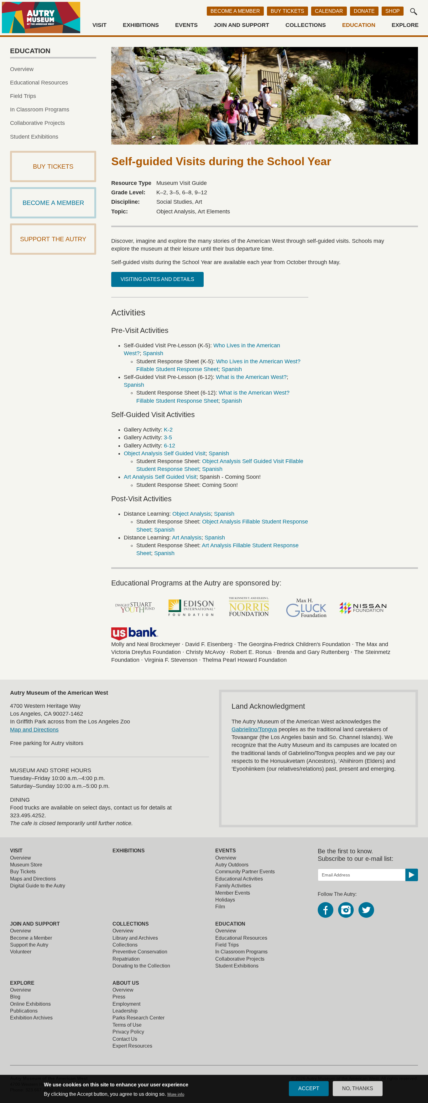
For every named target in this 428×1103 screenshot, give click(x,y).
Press (118, 996)
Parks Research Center (138, 1017)
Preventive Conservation (139, 951)
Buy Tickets (287, 11)
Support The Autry (53, 239)
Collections (305, 25)
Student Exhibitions (34, 137)
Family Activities (233, 885)
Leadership (125, 1011)
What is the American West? (251, 377)
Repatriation (126, 959)
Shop (392, 11)
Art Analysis (186, 537)
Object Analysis (191, 514)
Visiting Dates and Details (157, 279)
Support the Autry (29, 944)
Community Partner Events (245, 871)
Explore (405, 25)
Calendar (329, 11)
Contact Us (124, 1039)
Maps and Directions (33, 878)
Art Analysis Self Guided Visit (160, 477)
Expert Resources (132, 1046)
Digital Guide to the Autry (37, 885)
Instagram (346, 910)
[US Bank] (134, 634)
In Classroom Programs (39, 109)
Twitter (366, 910)
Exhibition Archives (31, 1017)
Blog (15, 996)
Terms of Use (127, 1025)
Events (186, 25)
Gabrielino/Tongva (254, 729)
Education (358, 25)
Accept (308, 1088)
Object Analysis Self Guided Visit (165, 453)
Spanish (153, 353)
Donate (364, 11)
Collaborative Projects (37, 123)
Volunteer (20, 951)
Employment (126, 1004)
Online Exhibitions (30, 1004)
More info (175, 1094)
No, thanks (357, 1088)
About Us (125, 983)
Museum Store (26, 864)
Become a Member (235, 11)
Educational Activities (239, 878)
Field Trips (23, 96)
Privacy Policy (128, 1031)
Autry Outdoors (231, 864)
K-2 (168, 429)
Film (220, 906)
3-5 (168, 437)
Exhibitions (141, 25)
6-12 (169, 445)
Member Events (232, 893)
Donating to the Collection (141, 965)
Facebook (325, 910)
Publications (24, 1011)
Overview (22, 69)
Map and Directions (34, 730)
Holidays (225, 899)
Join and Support (241, 25)
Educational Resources (39, 82)
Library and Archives (135, 938)
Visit (99, 25)
